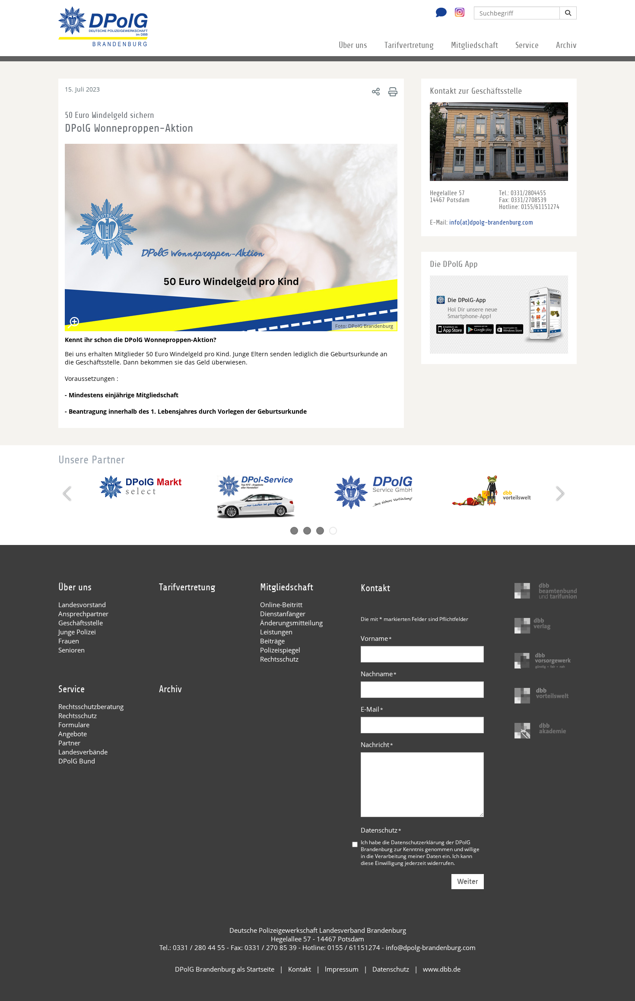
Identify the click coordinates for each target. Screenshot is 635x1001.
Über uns (353, 45)
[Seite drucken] (391, 91)
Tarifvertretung (409, 45)
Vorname (376, 638)
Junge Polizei (77, 631)
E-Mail (372, 709)
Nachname (379, 673)
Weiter (467, 881)
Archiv (566, 45)
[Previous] (68, 493)
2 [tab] (307, 531)
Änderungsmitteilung (291, 622)
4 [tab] (333, 531)
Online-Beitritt (281, 604)
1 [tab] (294, 531)
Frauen (68, 641)
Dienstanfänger (282, 613)
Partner (69, 742)
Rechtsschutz (279, 659)
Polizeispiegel (280, 650)
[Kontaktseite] (438, 13)
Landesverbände (83, 752)
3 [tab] (320, 531)
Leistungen (276, 631)
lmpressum (342, 969)
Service (527, 45)
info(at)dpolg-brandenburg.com (491, 222)
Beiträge (272, 641)
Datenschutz (381, 830)
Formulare (73, 724)
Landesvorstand (82, 604)
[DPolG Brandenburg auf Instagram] (456, 12)
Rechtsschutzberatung (91, 706)
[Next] (559, 493)
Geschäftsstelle (80, 622)
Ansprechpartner (83, 613)
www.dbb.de (441, 969)
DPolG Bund (76, 761)
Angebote (72, 733)
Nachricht (377, 744)
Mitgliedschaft (474, 45)
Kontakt (299, 969)
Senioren (71, 650)
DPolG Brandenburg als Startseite (224, 969)
